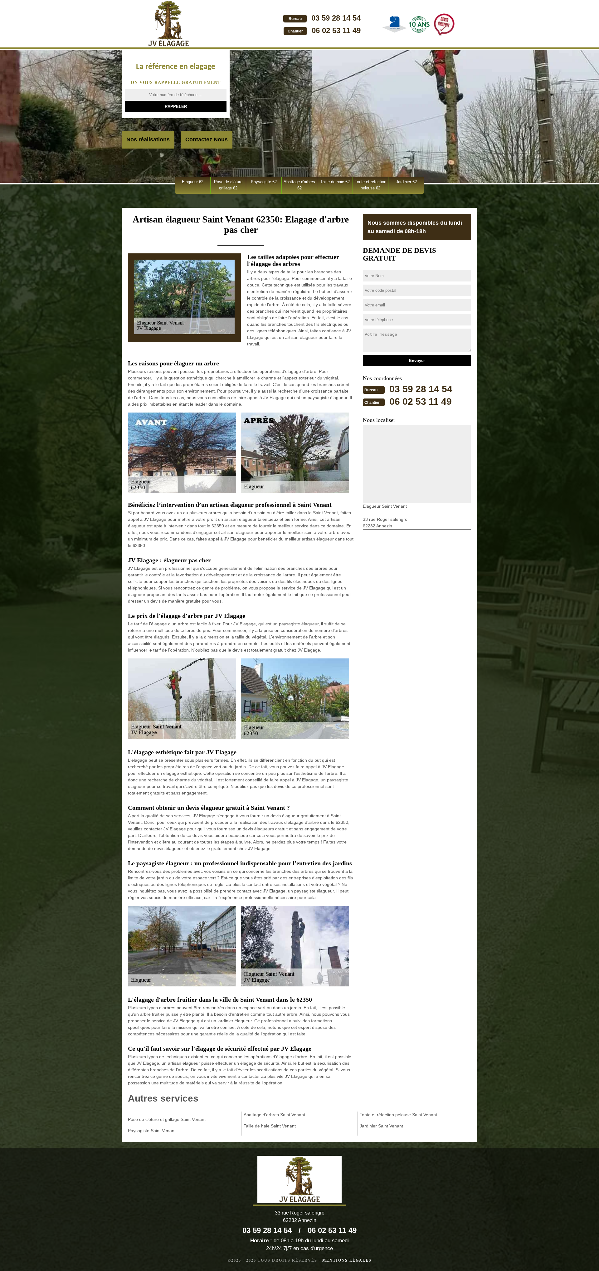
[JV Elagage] (168, 24)
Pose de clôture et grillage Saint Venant (167, 1119)
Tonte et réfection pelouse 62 (370, 184)
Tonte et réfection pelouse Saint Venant (398, 1114)
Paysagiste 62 (264, 181)
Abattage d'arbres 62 (299, 184)
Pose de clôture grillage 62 (228, 184)
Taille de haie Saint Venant (270, 1125)
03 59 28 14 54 (336, 18)
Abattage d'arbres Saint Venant (274, 1114)
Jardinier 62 (406, 181)
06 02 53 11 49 (336, 30)
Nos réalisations (148, 139)
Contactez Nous (206, 139)
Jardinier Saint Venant (381, 1125)
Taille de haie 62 (335, 181)
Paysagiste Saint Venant (152, 1130)
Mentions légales (347, 1260)
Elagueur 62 (192, 181)
